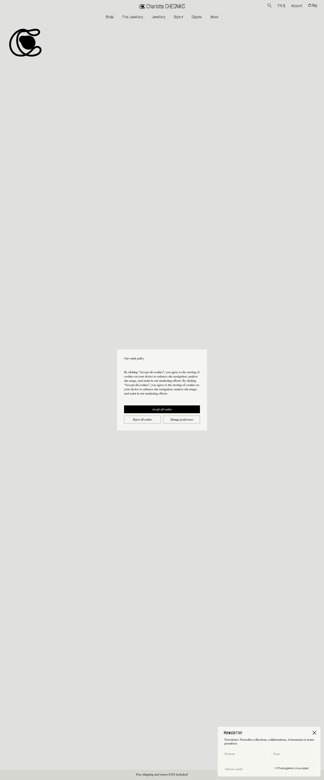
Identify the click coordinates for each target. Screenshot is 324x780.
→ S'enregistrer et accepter (291, 768)
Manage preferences (181, 419)
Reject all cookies (142, 419)
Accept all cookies (162, 409)
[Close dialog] (314, 733)
